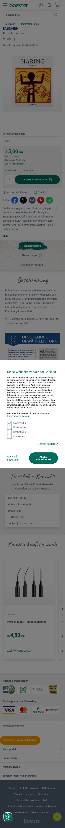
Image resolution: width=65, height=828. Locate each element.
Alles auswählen (43, 458)
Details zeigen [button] (46, 444)
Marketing (19, 436)
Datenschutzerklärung (18, 416)
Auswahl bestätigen (13, 458)
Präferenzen (20, 427)
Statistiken (19, 432)
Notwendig (19, 423)
